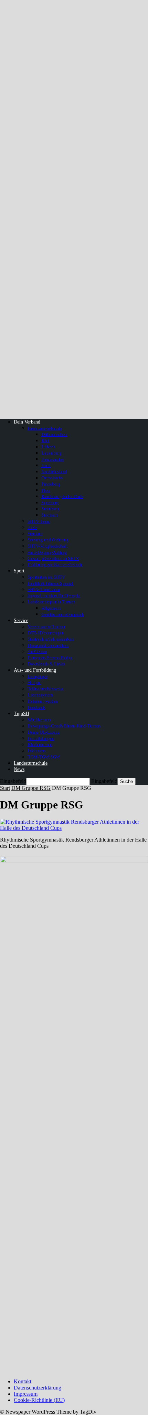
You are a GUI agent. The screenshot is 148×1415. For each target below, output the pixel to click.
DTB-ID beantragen (46, 632)
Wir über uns (39, 719)
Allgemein (51, 608)
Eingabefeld (13, 781)
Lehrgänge (37, 676)
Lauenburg (51, 453)
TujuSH (21, 713)
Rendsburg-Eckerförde (62, 496)
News (19, 769)
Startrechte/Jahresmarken (51, 639)
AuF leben (37, 651)
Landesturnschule (30, 763)
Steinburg (50, 508)
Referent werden (43, 701)
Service (21, 620)
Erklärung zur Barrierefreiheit (55, 564)
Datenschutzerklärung (37, 1388)
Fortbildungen (41, 738)
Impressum (26, 1394)
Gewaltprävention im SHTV (53, 558)
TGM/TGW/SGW (44, 757)
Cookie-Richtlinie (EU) (39, 1400)
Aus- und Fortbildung (35, 670)
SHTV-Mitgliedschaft (47, 546)
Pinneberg (50, 484)
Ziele (32, 527)
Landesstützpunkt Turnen (51, 601)
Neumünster (52, 459)
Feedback (36, 707)
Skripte (34, 682)
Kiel (45, 440)
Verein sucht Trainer (46, 626)
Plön (45, 490)
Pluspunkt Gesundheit (48, 645)
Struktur (35, 533)
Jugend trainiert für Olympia (54, 595)
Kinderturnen (40, 744)
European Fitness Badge (50, 657)
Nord (46, 465)
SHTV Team (39, 521)
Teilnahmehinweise (46, 688)
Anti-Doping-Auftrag (47, 552)
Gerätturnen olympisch (62, 614)
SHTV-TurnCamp (44, 589)
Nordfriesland (54, 471)
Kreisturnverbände (45, 428)
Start (5, 788)
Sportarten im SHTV (46, 577)
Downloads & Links (46, 663)
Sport (19, 570)
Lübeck (48, 446)
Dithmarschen (54, 434)
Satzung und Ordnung (48, 539)
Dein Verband (27, 422)
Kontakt (22, 1381)
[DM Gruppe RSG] (74, 828)
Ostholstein (52, 477)
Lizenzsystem (40, 695)
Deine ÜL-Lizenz (44, 732)
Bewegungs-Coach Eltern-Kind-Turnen (64, 726)
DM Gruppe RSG (31, 788)
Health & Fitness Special (50, 583)
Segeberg (50, 502)
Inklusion (36, 750)
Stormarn (49, 515)
